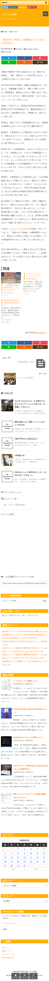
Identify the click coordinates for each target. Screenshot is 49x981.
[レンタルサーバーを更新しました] (6, 685)
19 (44, 857)
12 (44, 853)
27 (5, 865)
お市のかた (42, 332)
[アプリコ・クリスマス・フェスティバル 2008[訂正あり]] (34, 283)
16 (24, 857)
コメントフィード (8, 954)
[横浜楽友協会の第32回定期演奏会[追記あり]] (12, 310)
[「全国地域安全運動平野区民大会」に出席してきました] (11, 277)
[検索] (46, 2)
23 (24, 861)
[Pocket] (40, 58)
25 (37, 861)
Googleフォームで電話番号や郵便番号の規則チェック (22, 648)
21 (11, 861)
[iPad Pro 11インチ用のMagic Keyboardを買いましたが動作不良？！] (6, 770)
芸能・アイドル (6, 51)
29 (18, 865)
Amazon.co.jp (32, 615)
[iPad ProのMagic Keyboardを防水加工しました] (6, 713)
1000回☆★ (20, 455)
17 (31, 857)
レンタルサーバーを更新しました (25, 681)
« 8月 (13, 869)
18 (37, 857)
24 (31, 861)
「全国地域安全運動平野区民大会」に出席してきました (11, 287)
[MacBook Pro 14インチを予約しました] (6, 741)
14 (11, 857)
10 (31, 853)
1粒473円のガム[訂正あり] (26, 438)
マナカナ (15, 32)
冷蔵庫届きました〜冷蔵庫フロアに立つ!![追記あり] (21, 661)
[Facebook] (24, 58)
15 (18, 857)
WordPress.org (8, 957)
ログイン (5, 947)
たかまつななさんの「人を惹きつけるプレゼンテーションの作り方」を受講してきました (30, 404)
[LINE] (8, 62)
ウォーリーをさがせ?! (20, 228)
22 (18, 861)
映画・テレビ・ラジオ (31, 49)
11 (37, 853)
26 (44, 861)
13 (5, 857)
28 (11, 865)
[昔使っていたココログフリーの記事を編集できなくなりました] (6, 798)
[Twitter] (8, 58)
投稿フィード (7, 951)
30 (24, 865)
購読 (5, 929)
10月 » (36, 869)
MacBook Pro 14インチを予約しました (28, 737)
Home (5, 32)
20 (5, 861)
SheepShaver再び (9, 641)
